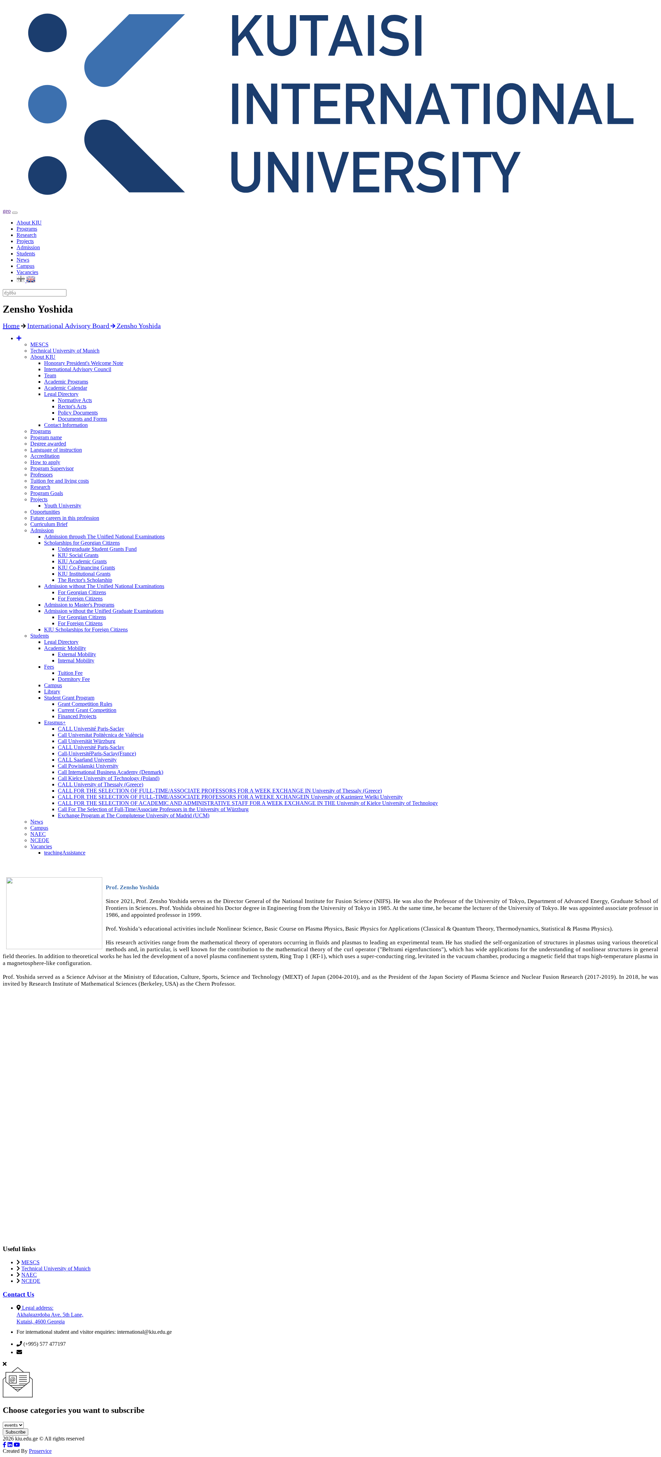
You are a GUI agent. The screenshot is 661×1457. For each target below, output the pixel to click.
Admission (28, 247)
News (23, 260)
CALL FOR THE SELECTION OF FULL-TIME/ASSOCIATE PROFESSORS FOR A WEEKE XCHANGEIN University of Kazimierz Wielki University (230, 797)
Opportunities (45, 512)
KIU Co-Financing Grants (86, 567)
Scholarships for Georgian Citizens (82, 543)
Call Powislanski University (88, 766)
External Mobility (77, 654)
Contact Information (66, 425)
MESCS (39, 344)
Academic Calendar (65, 388)
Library (52, 691)
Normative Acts (75, 400)
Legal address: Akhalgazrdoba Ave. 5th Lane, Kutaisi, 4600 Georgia (50, 1314)
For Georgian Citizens (82, 592)
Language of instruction (56, 450)
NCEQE (39, 840)
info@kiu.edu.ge (41, 1352)
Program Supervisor (52, 468)
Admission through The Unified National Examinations (104, 536)
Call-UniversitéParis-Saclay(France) (97, 753)
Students (26, 253)
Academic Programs (66, 382)
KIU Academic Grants (82, 561)
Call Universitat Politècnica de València (101, 735)
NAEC (38, 834)
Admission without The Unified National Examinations (104, 586)
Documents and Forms (82, 419)
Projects (25, 241)
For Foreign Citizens (80, 598)
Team (50, 375)
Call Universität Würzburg (86, 741)
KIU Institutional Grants (84, 574)
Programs (27, 229)
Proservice (40, 1451)
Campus (25, 266)
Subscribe (15, 1432)
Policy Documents (78, 413)
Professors (41, 475)
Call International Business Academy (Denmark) (110, 772)
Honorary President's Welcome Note (83, 363)
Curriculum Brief (48, 524)
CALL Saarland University (87, 760)
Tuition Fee (70, 673)
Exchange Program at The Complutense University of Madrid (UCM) (133, 815)
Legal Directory (61, 394)
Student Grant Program (69, 698)
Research (26, 235)
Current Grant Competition (87, 710)
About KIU (29, 223)
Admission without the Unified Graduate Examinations (104, 611)
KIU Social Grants (78, 555)
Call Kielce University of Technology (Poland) (108, 778)
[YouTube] (17, 1445)
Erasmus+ (55, 722)
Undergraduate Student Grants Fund (97, 549)
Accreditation (45, 456)
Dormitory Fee (74, 679)
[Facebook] (4, 1445)
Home (11, 325)
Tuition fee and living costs (59, 481)
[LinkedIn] (10, 1445)
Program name (46, 437)
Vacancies (27, 272)
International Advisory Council (77, 369)
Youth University (62, 506)
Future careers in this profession (64, 518)
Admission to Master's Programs (79, 605)
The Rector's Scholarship (85, 580)
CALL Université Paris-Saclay (91, 729)
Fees (49, 667)
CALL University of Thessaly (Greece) (100, 784)
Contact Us (18, 1294)
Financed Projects (77, 716)
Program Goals (46, 493)
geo (7, 211)
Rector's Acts (72, 406)
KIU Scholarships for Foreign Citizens (86, 629)
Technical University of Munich (64, 351)
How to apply (45, 462)
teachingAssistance (64, 853)
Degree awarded (48, 444)
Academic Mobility (65, 648)
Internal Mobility (76, 660)
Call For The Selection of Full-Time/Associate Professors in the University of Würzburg (153, 809)
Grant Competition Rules (85, 704)
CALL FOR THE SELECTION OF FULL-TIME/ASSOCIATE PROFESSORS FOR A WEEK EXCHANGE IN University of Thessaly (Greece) (220, 791)
